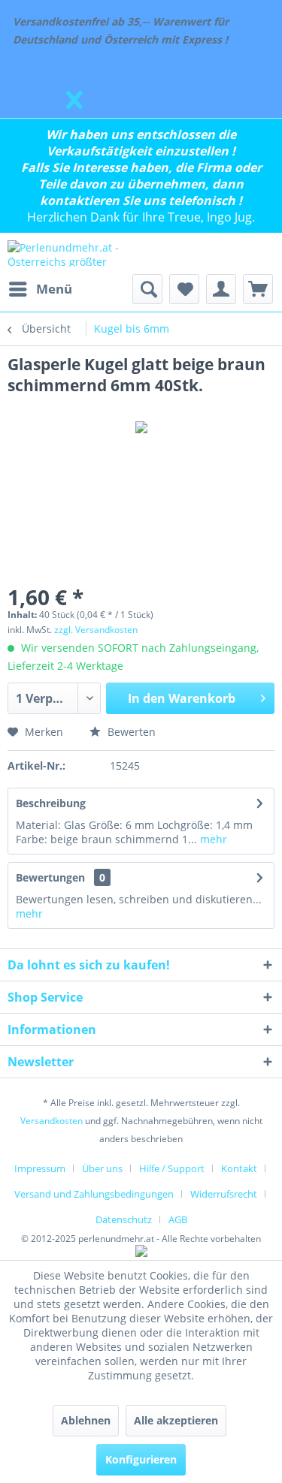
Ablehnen (86, 1420)
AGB (177, 1219)
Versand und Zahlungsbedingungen (94, 1194)
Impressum (39, 1168)
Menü (54, 288)
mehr (212, 839)
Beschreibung (51, 803)
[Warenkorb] (258, 289)
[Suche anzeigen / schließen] (147, 289)
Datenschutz (124, 1219)
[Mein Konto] (221, 289)
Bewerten (130, 732)
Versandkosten (51, 1120)
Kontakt (239, 1168)
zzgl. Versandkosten (96, 629)
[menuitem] (40, 289)
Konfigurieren (141, 1459)
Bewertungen (50, 877)
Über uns (102, 1168)
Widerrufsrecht (223, 1194)
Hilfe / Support (172, 1168)
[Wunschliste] (184, 289)
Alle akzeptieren (176, 1420)
